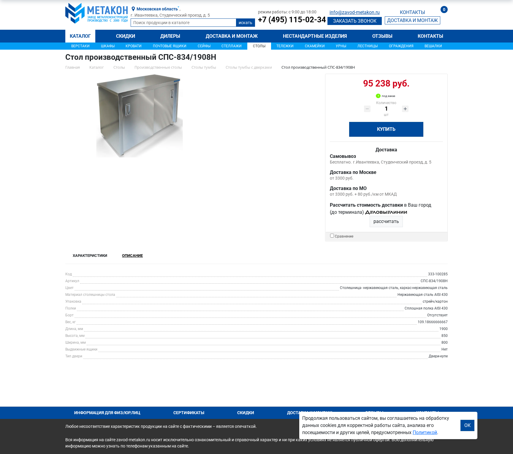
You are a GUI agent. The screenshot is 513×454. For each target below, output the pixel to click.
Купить (386, 129)
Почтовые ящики (169, 46)
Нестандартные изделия (315, 36)
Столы (259, 46)
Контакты (430, 36)
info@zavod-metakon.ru (355, 12)
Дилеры (170, 36)
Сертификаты (188, 412)
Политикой (425, 432)
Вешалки (433, 46)
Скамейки (315, 46)
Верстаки (80, 46)
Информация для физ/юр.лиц (107, 412)
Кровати (134, 46)
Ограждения (401, 46)
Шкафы (108, 46)
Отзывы (382, 36)
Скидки (125, 36)
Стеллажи (231, 46)
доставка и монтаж (412, 20)
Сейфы (204, 46)
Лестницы (367, 46)
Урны (341, 46)
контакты (412, 12)
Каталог (80, 36)
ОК (467, 425)
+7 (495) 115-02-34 (292, 19)
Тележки (285, 46)
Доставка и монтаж (232, 36)
